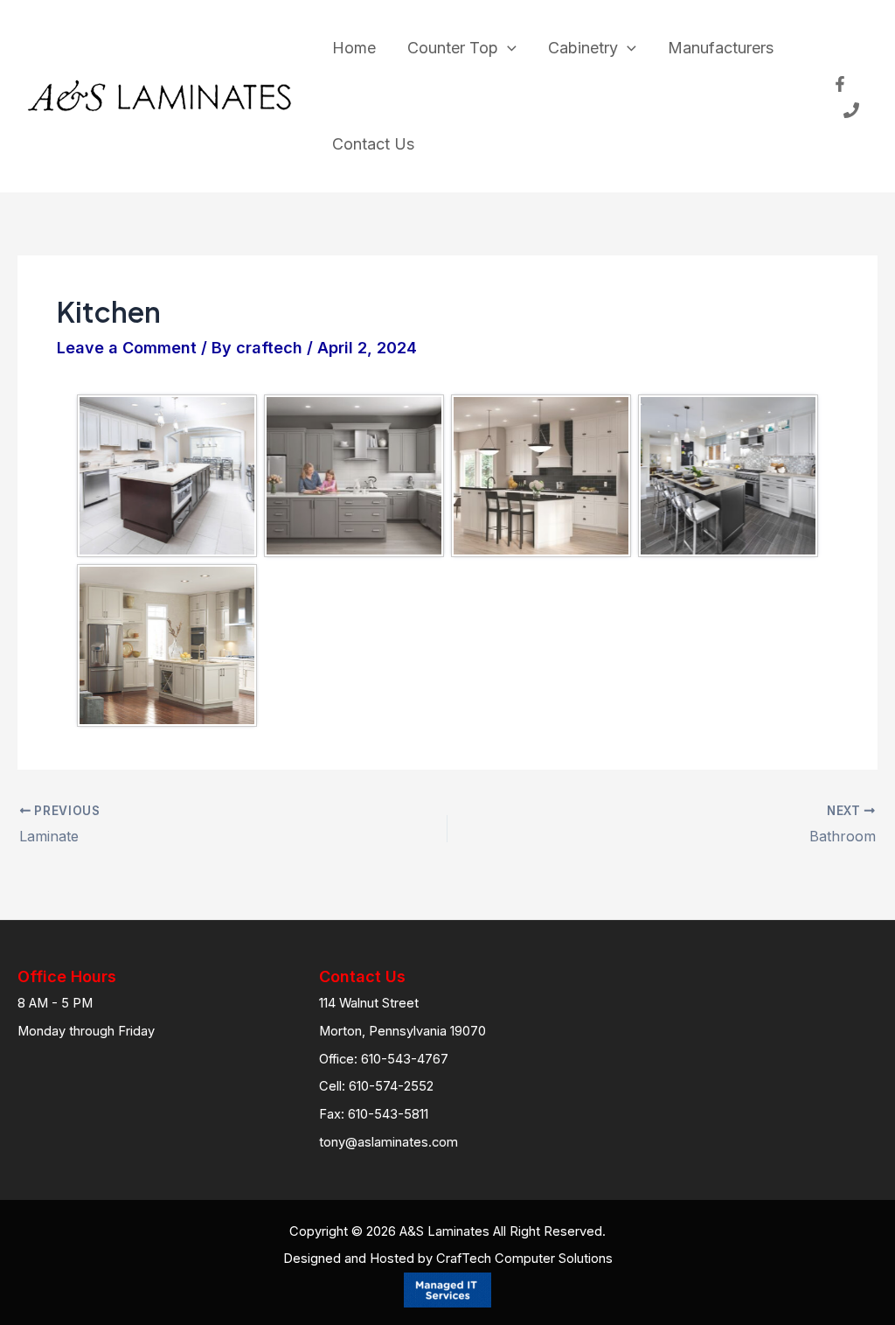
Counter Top (452, 47)
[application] (507, 48)
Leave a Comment (127, 347)
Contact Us (373, 144)
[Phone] (851, 110)
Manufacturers (721, 47)
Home (354, 47)
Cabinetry (583, 47)
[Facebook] (840, 84)
